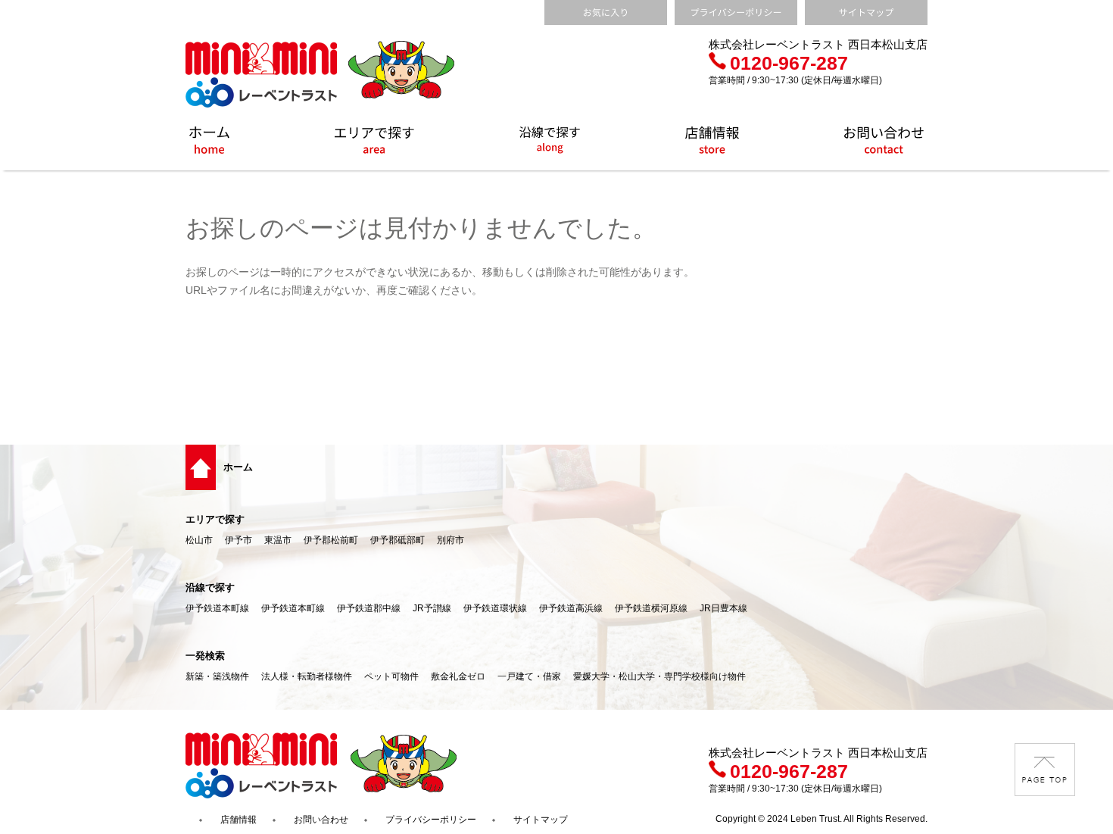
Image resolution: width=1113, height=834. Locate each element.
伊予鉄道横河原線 (651, 608)
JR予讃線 (432, 608)
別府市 (450, 540)
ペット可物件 (391, 676)
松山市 (199, 540)
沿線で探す (210, 587)
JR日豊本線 (723, 608)
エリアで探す (215, 519)
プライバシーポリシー (430, 819)
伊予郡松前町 (331, 540)
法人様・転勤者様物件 (306, 676)
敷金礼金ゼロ (458, 676)
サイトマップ (540, 819)
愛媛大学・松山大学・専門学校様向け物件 (659, 676)
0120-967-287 (789, 62)
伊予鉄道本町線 (217, 608)
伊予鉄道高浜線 (571, 608)
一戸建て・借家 (529, 676)
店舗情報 (238, 819)
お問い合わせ (321, 819)
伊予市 (238, 540)
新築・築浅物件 (217, 676)
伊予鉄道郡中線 (369, 608)
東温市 (278, 540)
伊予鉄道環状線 (495, 608)
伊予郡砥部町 (397, 540)
